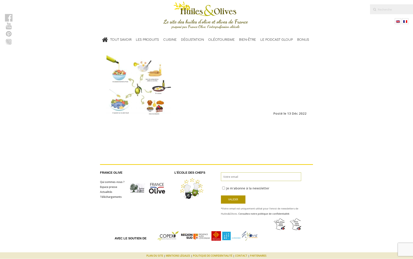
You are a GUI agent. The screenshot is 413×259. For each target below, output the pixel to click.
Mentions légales (178, 255)
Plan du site (154, 255)
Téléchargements (111, 197)
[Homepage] (105, 38)
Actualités (106, 192)
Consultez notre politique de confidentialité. (264, 213)
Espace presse (108, 187)
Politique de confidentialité (212, 255)
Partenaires (258, 255)
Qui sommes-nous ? (112, 182)
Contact (241, 255)
